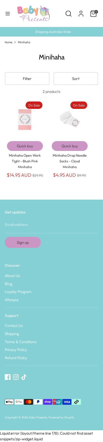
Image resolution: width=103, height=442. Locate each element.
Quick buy (25, 146)
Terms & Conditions (21, 342)
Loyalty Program (18, 291)
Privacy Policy (16, 349)
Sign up (23, 242)
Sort (76, 78)
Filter (27, 78)
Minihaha (24, 42)
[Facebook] (8, 377)
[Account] (81, 11)
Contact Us (14, 325)
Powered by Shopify (61, 417)
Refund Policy (16, 358)
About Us (12, 275)
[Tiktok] (24, 377)
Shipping (12, 333)
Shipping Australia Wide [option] (51, 32)
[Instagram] (16, 377)
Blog (8, 284)
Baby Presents (38, 417)
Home (8, 42)
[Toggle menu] (7, 13)
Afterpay (12, 300)
